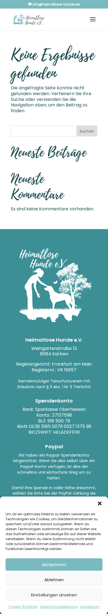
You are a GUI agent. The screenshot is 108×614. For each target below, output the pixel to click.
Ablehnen (54, 580)
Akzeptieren (54, 564)
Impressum (90, 606)
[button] (99, 503)
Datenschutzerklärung (59, 606)
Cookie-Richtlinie (23, 606)
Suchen (86, 131)
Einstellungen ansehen (54, 595)
